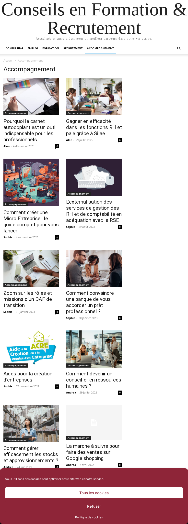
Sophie (7, 237)
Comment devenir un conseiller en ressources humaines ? (93, 380)
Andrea (71, 392)
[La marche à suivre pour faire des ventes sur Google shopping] (94, 422)
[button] (179, 48)
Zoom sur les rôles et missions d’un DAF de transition (27, 299)
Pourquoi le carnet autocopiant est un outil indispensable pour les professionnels (30, 130)
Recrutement (72, 48)
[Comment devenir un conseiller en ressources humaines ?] (94, 349)
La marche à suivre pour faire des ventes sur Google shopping (92, 452)
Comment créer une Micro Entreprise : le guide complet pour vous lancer (31, 221)
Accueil (8, 60)
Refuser (94, 506)
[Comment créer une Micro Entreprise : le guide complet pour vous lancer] (31, 182)
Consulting (14, 48)
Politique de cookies (89, 517)
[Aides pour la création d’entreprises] (31, 349)
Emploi (33, 48)
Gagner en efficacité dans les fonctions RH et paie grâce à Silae (94, 127)
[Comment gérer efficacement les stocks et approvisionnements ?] (31, 423)
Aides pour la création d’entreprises (27, 377)
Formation (50, 48)
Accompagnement (100, 48)
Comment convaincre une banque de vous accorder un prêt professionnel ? (90, 302)
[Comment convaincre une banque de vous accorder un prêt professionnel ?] (94, 268)
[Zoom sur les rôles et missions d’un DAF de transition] (31, 268)
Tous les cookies (94, 493)
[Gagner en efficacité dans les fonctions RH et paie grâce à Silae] (94, 96)
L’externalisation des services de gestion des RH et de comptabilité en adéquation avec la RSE (94, 211)
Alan (6, 146)
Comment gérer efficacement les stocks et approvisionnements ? (30, 454)
